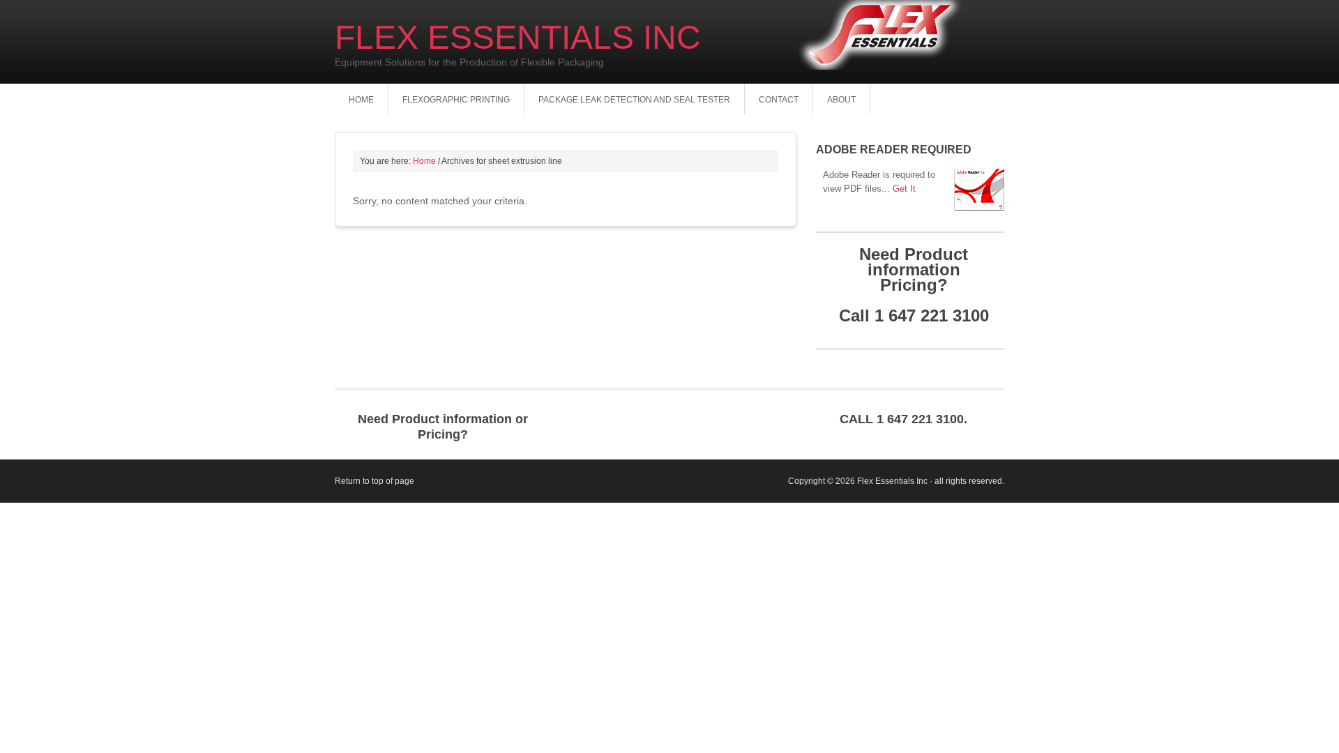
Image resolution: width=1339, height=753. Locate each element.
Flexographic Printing (456, 100)
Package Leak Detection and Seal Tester (634, 100)
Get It (904, 188)
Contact (779, 100)
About (841, 100)
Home (361, 100)
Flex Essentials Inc (518, 37)
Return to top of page (374, 481)
